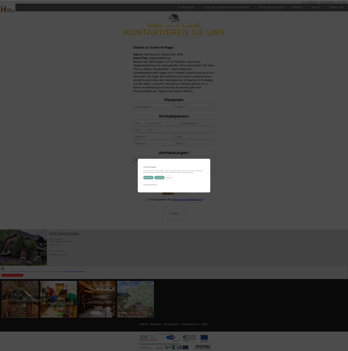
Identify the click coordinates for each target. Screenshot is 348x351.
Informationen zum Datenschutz (150, 184)
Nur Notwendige (159, 177)
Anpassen (168, 177)
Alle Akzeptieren (148, 177)
